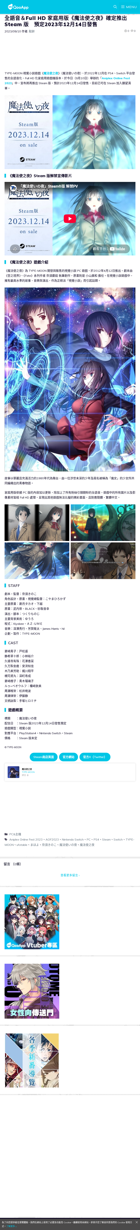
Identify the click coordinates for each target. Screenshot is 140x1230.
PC (89, 839)
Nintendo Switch (73, 839)
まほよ (34, 845)
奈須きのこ (49, 845)
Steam (106, 839)
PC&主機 (15, 834)
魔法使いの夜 (68, 845)
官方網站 (68, 757)
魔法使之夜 (51, 73)
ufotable (22, 845)
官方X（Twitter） (95, 757)
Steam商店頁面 (43, 757)
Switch (118, 839)
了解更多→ (11, 1226)
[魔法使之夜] (70, 772)
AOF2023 (52, 839)
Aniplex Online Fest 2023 (26, 839)
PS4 (96, 839)
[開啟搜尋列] (115, 7)
